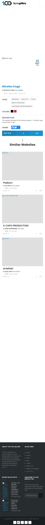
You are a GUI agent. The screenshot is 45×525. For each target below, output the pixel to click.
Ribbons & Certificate (32, 469)
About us (4, 467)
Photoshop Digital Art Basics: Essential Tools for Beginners (14, 504)
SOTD (5, 93)
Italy (22, 229)
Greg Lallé (8, 271)
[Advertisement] (22, 34)
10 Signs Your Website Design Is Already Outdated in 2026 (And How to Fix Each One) (15, 488)
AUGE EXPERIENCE (11, 229)
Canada (17, 186)
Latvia (20, 90)
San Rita (8, 186)
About (28, 458)
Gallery (28, 455)
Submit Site (29, 471)
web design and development (22, 106)
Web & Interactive (18, 103)
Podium (7, 182)
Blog (27, 461)
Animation (15, 99)
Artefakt (8, 268)
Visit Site (8, 133)
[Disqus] (22, 357)
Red (15, 111)
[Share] (18, 127)
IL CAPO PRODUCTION (15, 225)
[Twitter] (15, 127)
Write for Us (29, 466)
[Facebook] (12, 127)
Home (28, 452)
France (18, 271)
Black (12, 111)
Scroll (33, 99)
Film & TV (22, 93)
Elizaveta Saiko (9, 90)
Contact (28, 463)
